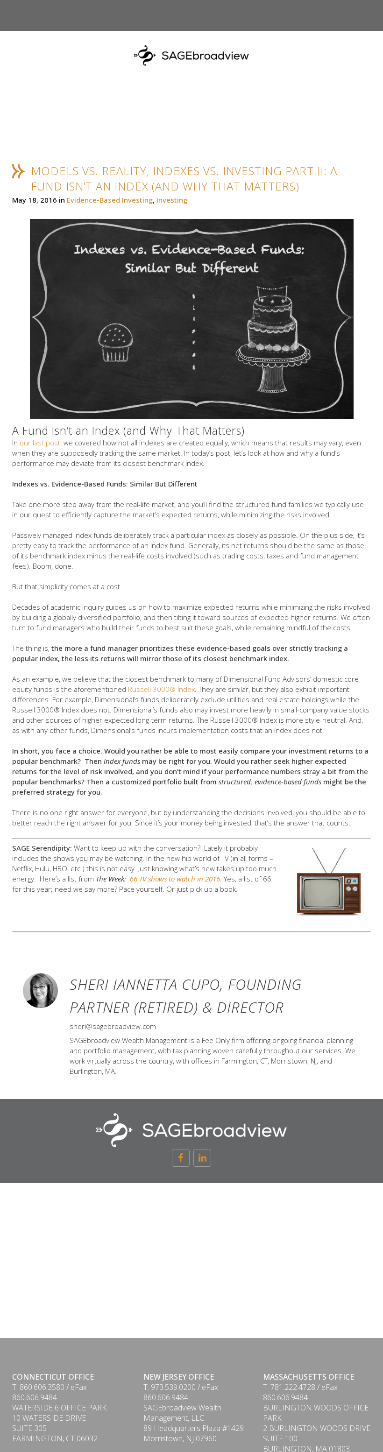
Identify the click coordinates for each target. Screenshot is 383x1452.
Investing (171, 199)
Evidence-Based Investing (110, 199)
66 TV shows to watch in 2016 (175, 878)
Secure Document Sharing (244, 38)
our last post (40, 442)
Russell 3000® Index (161, 689)
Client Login (338, 38)
